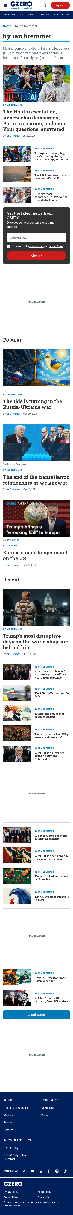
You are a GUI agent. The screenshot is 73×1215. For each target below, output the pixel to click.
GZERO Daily (11, 1148)
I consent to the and (37, 246)
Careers (8, 1130)
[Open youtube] (32, 1171)
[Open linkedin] (40, 1171)
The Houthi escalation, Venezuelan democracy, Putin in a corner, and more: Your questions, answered (35, 120)
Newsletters (9, 14)
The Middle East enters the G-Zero (51, 695)
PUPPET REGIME (62, 14)
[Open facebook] (48, 1171)
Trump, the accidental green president (49, 715)
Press (44, 1115)
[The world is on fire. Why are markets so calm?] (17, 733)
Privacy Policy (36, 246)
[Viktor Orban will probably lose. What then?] (17, 997)
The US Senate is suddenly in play (52, 898)
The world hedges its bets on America (51, 878)
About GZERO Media (16, 1107)
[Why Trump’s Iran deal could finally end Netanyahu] (17, 753)
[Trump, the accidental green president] (17, 713)
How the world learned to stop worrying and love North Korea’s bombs (51, 674)
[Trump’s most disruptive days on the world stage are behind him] (36, 607)
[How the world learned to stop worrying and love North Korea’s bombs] (17, 672)
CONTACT (49, 1100)
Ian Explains (11, 545)
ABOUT (10, 1100)
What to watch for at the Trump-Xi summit (50, 837)
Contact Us (47, 1107)
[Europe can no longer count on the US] (36, 518)
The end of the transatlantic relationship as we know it (36, 480)
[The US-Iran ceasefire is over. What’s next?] (17, 174)
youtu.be (14, 540)
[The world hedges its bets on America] (17, 875)
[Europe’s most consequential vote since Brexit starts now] (17, 194)
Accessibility (44, 1192)
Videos (31, 14)
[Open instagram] (57, 1171)
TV (21, 14)
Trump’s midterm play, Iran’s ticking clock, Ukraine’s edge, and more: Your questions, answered (51, 157)
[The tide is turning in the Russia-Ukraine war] (36, 367)
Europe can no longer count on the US (35, 555)
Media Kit (9, 1115)
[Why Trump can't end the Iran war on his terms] (17, 855)
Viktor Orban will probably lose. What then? (52, 999)
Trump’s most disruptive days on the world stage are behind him (35, 641)
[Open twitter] (24, 1171)
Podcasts (44, 14)
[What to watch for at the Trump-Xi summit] (17, 834)
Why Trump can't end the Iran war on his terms (51, 857)
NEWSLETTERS (17, 1140)
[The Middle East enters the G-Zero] (17, 692)
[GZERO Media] (26, 5)
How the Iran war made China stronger (50, 979)
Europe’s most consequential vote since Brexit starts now (50, 197)
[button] (60, 5)
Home (7, 26)
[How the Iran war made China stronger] (17, 977)
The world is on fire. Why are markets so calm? (51, 735)
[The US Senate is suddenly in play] (17, 896)
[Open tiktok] (65, 1171)
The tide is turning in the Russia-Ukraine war (32, 404)
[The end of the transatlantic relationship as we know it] (36, 442)
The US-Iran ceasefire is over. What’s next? (50, 176)
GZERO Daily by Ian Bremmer (15, 1157)
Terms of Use (56, 246)
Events (8, 1122)
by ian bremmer (12, 105)
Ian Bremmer (13, 135)
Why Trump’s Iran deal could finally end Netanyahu (49, 756)
